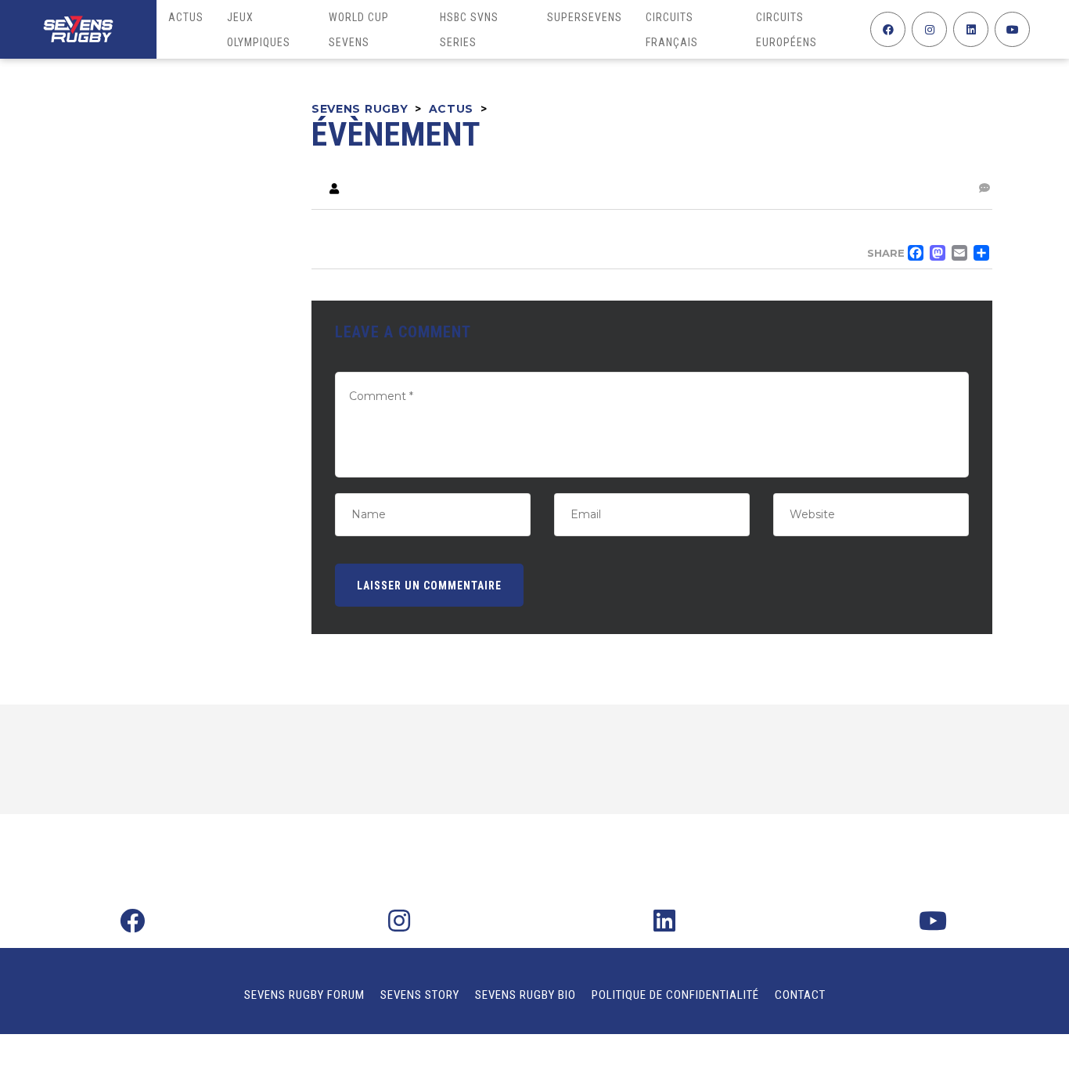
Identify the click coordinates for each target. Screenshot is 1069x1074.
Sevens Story (419, 995)
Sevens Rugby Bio (525, 995)
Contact (800, 995)
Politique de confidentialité (675, 995)
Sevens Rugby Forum (304, 995)
